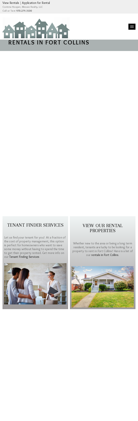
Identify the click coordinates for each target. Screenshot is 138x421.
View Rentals (11, 3)
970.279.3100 (24, 10)
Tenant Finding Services (24, 257)
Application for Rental (36, 3)
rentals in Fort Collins (104, 255)
